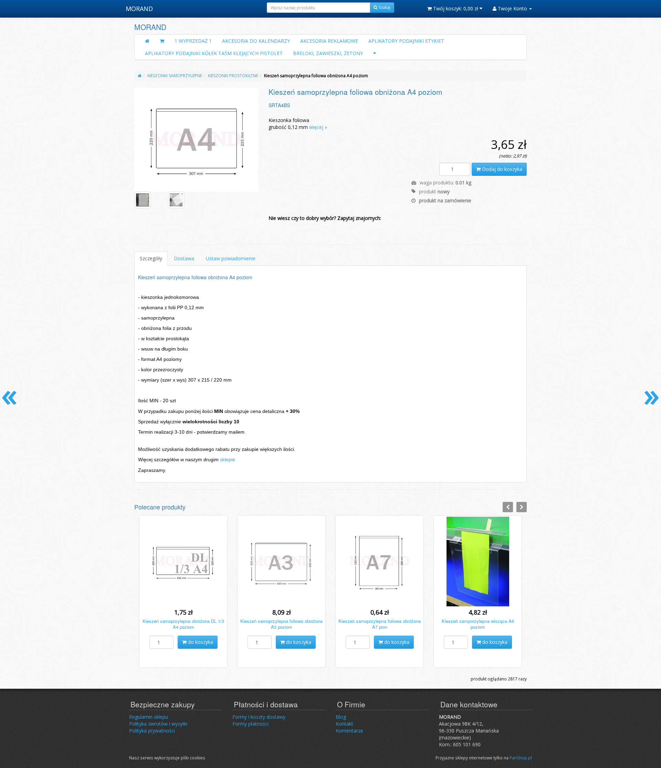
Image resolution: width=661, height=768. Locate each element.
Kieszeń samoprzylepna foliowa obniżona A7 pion (379, 624)
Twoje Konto (512, 8)
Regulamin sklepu (148, 717)
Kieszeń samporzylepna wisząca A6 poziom (478, 624)
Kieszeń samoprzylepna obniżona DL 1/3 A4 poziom (183, 624)
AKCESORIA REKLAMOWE (329, 41)
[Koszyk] (162, 41)
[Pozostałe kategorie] (374, 53)
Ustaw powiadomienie (230, 258)
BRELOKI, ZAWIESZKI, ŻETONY (328, 53)
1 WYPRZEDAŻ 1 (193, 41)
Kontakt (344, 723)
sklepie (227, 459)
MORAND (139, 8)
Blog (341, 717)
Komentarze (349, 730)
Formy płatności (250, 723)
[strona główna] (139, 76)
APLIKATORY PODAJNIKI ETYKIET (406, 41)
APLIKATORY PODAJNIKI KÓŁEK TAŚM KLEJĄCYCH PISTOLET (214, 53)
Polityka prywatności (152, 730)
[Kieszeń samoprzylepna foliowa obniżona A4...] (196, 139)
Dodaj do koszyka (501, 169)
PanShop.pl (521, 757)
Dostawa (184, 258)
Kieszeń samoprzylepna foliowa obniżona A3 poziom (281, 624)
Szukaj (383, 7)
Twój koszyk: (455, 8)
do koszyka (200, 642)
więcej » (318, 127)
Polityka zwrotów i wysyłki (158, 723)
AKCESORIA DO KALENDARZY (256, 41)
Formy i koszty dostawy (258, 717)
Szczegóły (151, 258)
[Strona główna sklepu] (147, 41)
